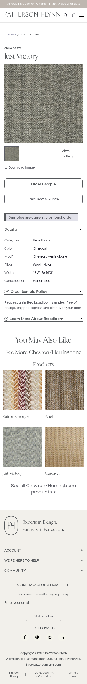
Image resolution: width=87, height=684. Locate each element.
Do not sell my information (44, 674)
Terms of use (73, 674)
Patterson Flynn (56, 653)
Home (12, 34)
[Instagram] (50, 637)
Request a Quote (43, 199)
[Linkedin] (62, 637)
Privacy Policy (14, 674)
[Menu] (81, 15)
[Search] (65, 15)
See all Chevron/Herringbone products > (43, 489)
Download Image (21, 167)
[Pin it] (37, 637)
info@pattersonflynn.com (43, 665)
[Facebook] (25, 637)
